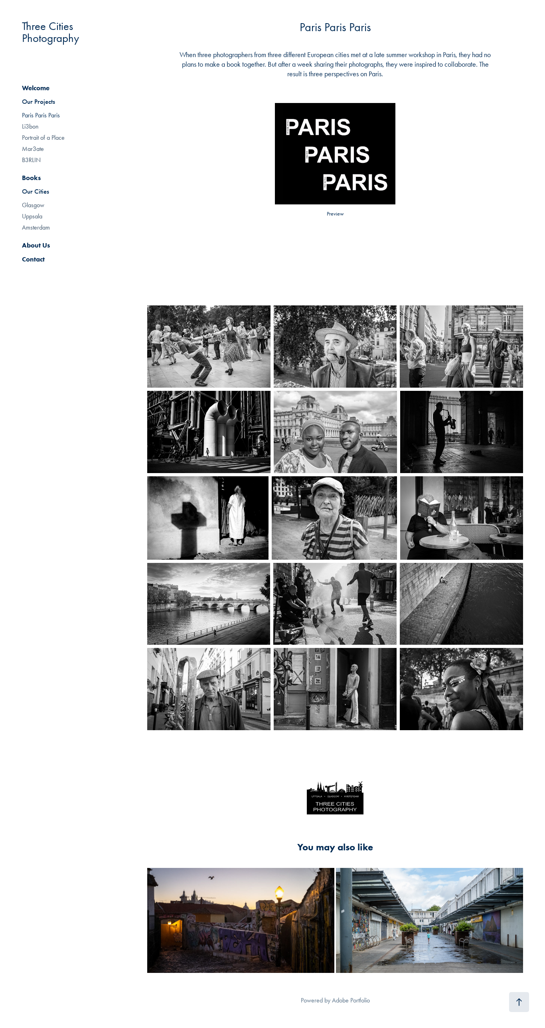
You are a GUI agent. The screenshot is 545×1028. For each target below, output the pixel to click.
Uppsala (32, 216)
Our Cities (35, 191)
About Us (36, 245)
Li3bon (30, 126)
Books (31, 178)
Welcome (35, 88)
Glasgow (33, 205)
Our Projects (38, 101)
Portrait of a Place (43, 137)
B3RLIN (31, 160)
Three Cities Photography (50, 32)
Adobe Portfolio (351, 1000)
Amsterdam (36, 227)
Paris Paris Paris (41, 115)
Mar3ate (33, 149)
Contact (33, 259)
